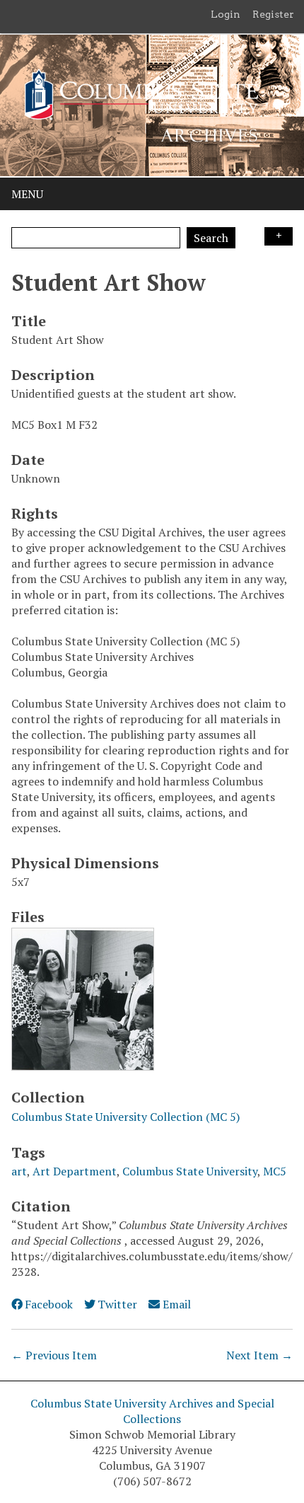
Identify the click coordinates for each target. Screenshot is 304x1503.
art (19, 1171)
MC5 (274, 1171)
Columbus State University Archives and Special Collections (152, 1411)
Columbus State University (189, 1171)
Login (225, 14)
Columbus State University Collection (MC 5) (125, 1116)
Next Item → (259, 1355)
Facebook (49, 1304)
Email (176, 1304)
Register (273, 14)
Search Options (278, 236)
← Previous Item (54, 1355)
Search (211, 238)
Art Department (75, 1171)
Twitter (117, 1304)
